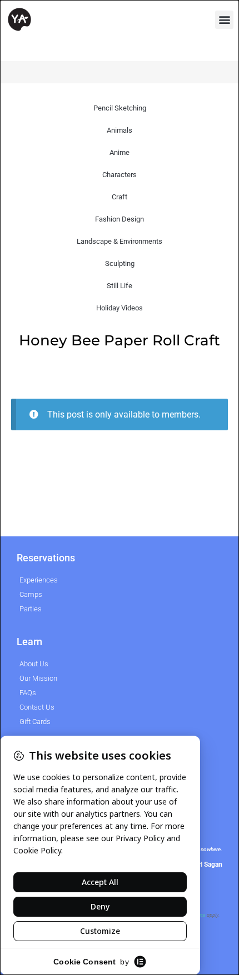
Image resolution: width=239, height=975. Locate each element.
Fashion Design (119, 219)
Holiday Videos (119, 308)
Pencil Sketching (119, 108)
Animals (119, 130)
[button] (224, 20)
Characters (119, 174)
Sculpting (120, 263)
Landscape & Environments (119, 241)
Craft (119, 197)
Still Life (119, 286)
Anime (119, 152)
